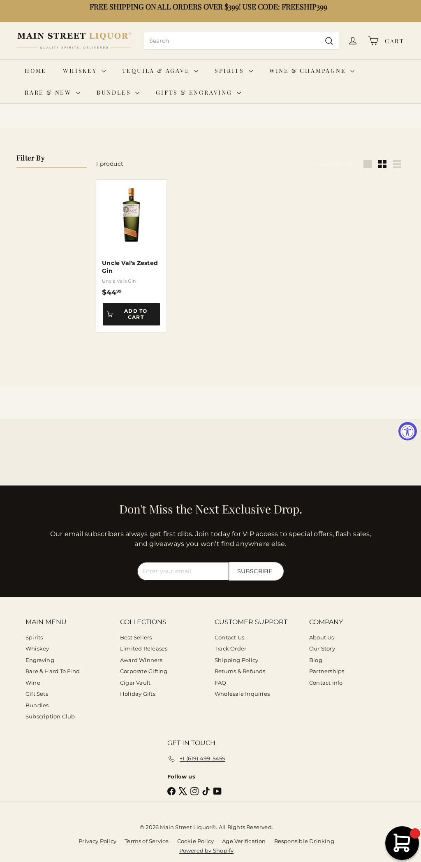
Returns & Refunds (240, 671)
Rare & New (49, 92)
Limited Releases (143, 648)
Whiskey (81, 70)
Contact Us (229, 637)
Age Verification (244, 841)
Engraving (39, 660)
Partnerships (327, 671)
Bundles (115, 92)
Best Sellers (136, 637)
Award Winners (141, 660)
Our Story (322, 648)
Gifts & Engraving (195, 92)
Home (35, 70)
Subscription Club (50, 716)
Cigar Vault (135, 682)
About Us (321, 637)
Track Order (230, 648)
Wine (32, 682)
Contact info (326, 682)
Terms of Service (147, 841)
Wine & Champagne (309, 70)
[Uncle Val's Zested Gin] (131, 238)
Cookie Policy (195, 841)
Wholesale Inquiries (242, 693)
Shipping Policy (236, 660)
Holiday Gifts (137, 693)
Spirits (230, 70)
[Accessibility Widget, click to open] (407, 431)
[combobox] (241, 41)
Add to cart (135, 314)
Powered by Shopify (206, 850)
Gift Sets (36, 693)
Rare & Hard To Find (52, 671)
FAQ (221, 682)
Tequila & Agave (157, 70)
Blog (315, 660)
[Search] (329, 41)
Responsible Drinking (304, 841)
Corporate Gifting (144, 671)
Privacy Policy (97, 841)
